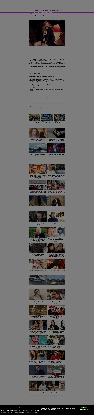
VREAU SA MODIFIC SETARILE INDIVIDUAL (84, 410)
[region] (47, 410)
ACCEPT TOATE (84, 407)
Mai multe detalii (9, 408)
